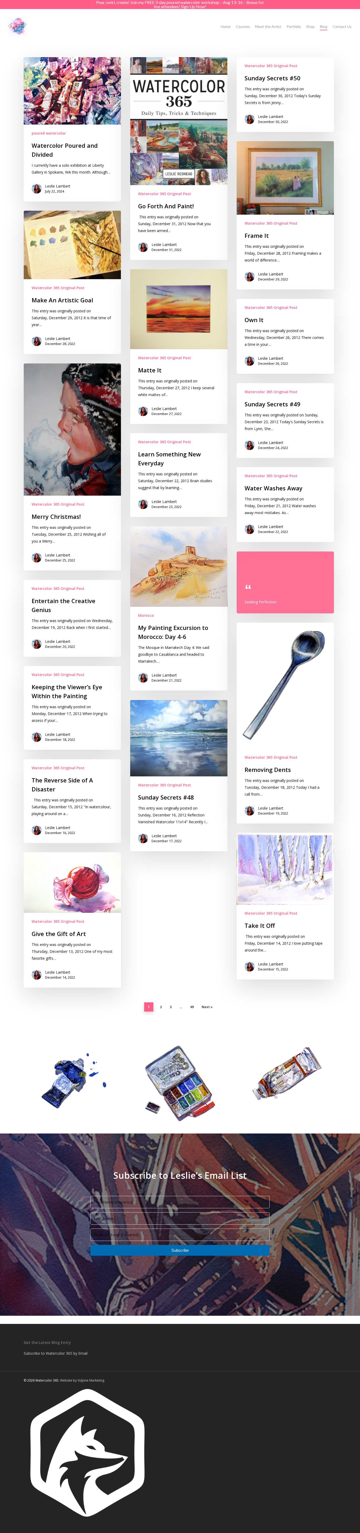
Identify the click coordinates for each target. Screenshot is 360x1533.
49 (192, 1007)
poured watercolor (49, 133)
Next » (207, 1007)
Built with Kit (180, 1264)
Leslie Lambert (57, 186)
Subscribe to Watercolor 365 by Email (55, 1353)
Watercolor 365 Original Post (164, 193)
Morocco (146, 615)
